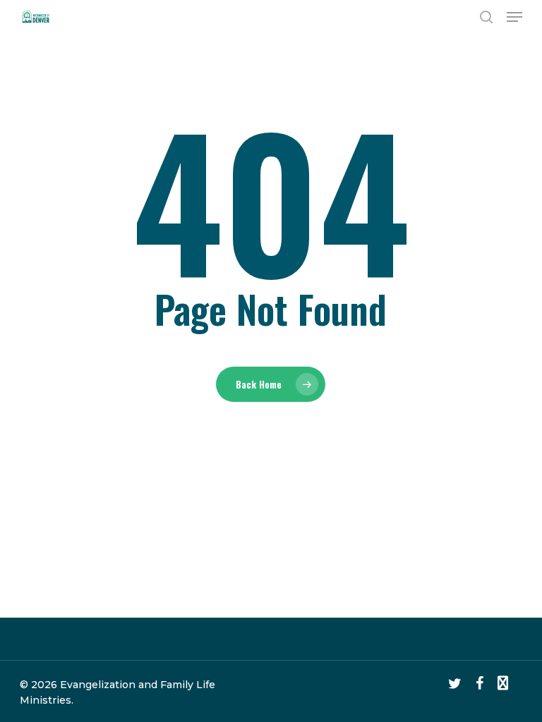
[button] (514, 17)
